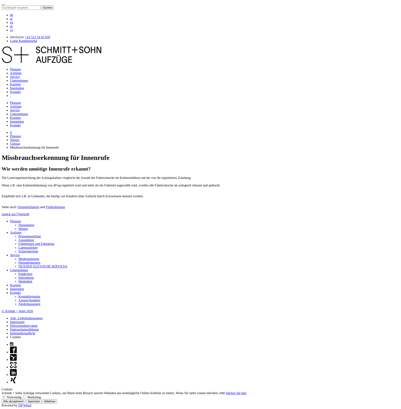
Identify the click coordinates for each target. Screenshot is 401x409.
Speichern (34, 401)
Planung (15, 69)
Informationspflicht (22, 333)
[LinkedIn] (13, 374)
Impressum (17, 322)
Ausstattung (26, 240)
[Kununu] (13, 367)
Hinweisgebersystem (23, 325)
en (11, 22)
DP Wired (24, 405)
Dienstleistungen (29, 262)
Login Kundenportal (23, 41)
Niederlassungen (29, 304)
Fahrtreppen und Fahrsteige (36, 244)
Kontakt (15, 92)
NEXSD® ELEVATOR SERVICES (42, 266)
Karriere (15, 84)
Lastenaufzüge (28, 247)
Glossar (15, 143)
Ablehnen (49, 401)
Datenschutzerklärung (24, 329)
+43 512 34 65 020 (37, 37)
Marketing (34, 397)
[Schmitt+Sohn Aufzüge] (52, 62)
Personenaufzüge (29, 236)
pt (11, 26)
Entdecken (25, 274)
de (11, 15)
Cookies (15, 337)
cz (11, 30)
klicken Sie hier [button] (236, 393)
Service (15, 77)
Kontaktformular (29, 296)
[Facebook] (13, 352)
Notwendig (14, 397)
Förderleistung (55, 207)
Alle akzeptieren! (13, 401)
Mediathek (25, 281)
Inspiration (17, 88)
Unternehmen (19, 80)
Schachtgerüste (28, 251)
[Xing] (13, 382)
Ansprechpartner (29, 300)
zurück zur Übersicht (15, 214)
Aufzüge (16, 73)
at (11, 18)
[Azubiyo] (13, 359)
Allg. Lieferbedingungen (26, 318)
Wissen (14, 140)
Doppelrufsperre (28, 207)
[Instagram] (11, 344)
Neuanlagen (26, 225)
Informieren (26, 277)
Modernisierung (28, 259)
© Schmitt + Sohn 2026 (17, 311)
